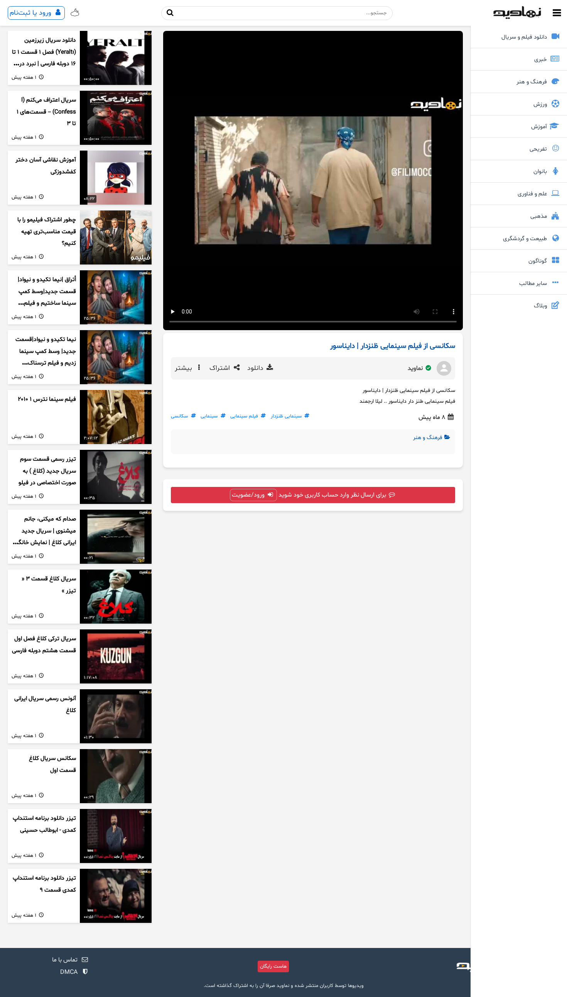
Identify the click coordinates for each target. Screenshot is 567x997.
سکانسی (179, 416)
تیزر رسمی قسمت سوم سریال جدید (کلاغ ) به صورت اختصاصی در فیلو (47, 471)
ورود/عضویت (249, 495)
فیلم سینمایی (244, 416)
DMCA (69, 972)
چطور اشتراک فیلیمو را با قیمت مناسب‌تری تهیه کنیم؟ (46, 232)
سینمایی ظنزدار (286, 416)
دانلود (256, 368)
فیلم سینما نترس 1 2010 (47, 399)
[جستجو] (170, 13)
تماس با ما (65, 960)
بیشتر (184, 368)
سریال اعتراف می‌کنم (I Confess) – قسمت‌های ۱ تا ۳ (46, 112)
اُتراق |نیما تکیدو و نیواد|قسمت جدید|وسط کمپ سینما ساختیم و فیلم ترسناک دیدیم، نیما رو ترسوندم (47, 303)
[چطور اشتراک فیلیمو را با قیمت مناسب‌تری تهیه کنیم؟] (116, 237)
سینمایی (209, 416)
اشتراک (220, 368)
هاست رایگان (273, 966)
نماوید (416, 368)
